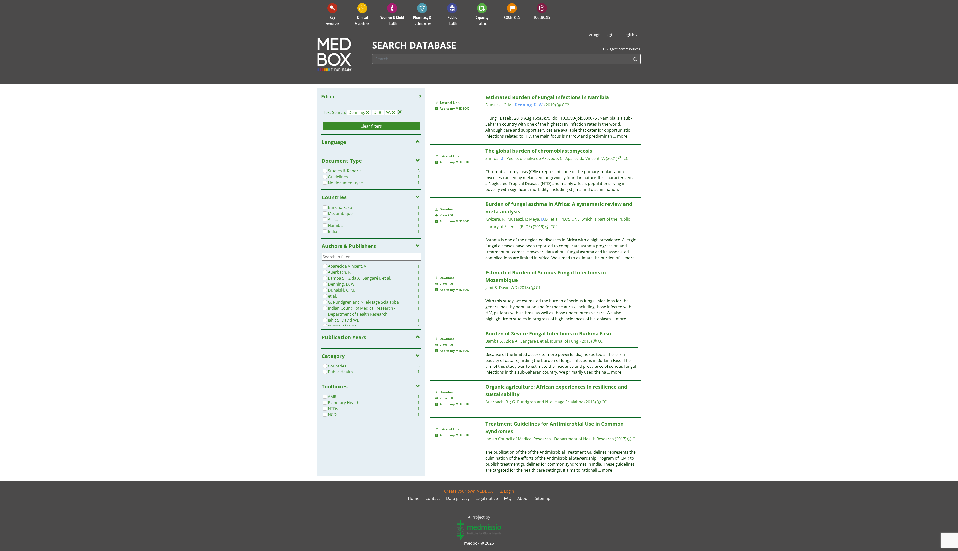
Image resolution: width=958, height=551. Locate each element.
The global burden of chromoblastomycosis (538, 150)
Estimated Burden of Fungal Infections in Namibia (547, 97)
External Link (448, 102)
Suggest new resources (622, 49)
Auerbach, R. (497, 402)
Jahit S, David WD (501, 287)
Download (447, 209)
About (523, 498)
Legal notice (487, 498)
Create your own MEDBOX (468, 491)
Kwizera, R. (495, 219)
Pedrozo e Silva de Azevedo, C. (534, 158)
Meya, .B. (539, 219)
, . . (529, 105)
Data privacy (458, 498)
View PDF (446, 215)
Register (612, 34)
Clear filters (371, 126)
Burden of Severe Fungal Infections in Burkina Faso (548, 333)
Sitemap (542, 498)
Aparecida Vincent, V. (585, 158)
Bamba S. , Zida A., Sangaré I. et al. (517, 341)
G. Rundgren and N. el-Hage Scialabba (547, 402)
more (622, 136)
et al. (555, 219)
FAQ (507, 498)
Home (413, 498)
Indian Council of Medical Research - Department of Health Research (549, 439)
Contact (432, 498)
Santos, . (494, 158)
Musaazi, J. (517, 219)
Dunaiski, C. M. (499, 105)
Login (596, 34)
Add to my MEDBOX (453, 108)
